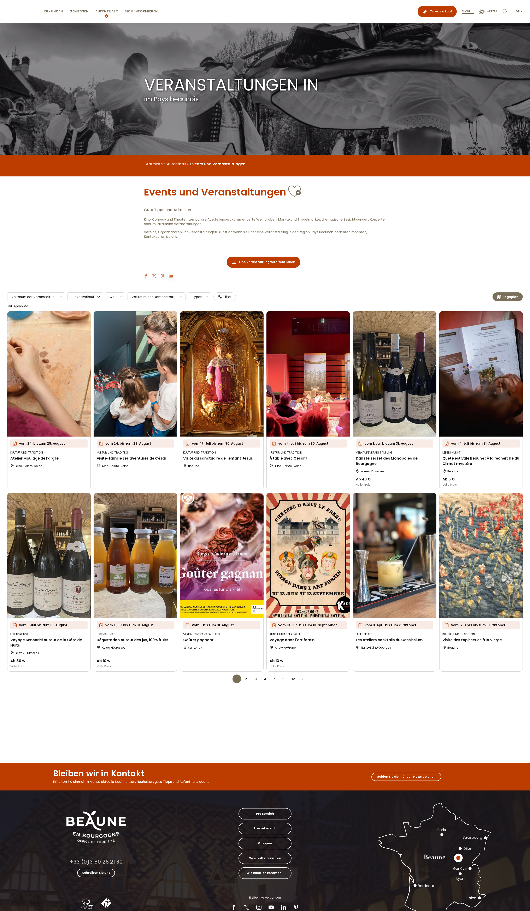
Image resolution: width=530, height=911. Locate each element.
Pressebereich (265, 828)
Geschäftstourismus (265, 858)
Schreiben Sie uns (96, 873)
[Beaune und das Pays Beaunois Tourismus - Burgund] (21, 11)
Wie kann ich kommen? (265, 873)
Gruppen (265, 843)
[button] (519, 11)
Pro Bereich (265, 814)
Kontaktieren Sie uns (160, 236)
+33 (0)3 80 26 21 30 (96, 861)
